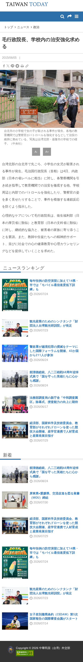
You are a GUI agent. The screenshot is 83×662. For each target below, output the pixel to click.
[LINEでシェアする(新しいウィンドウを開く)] (12, 66)
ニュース (23, 27)
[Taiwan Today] (25, 5)
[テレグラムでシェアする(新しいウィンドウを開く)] (17, 66)
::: (4, 2)
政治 (36, 27)
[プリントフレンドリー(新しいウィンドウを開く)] (22, 66)
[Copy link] (27, 66)
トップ (8, 27)
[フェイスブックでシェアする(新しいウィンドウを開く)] (4, 66)
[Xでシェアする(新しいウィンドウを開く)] (8, 66)
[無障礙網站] (25, 652)
